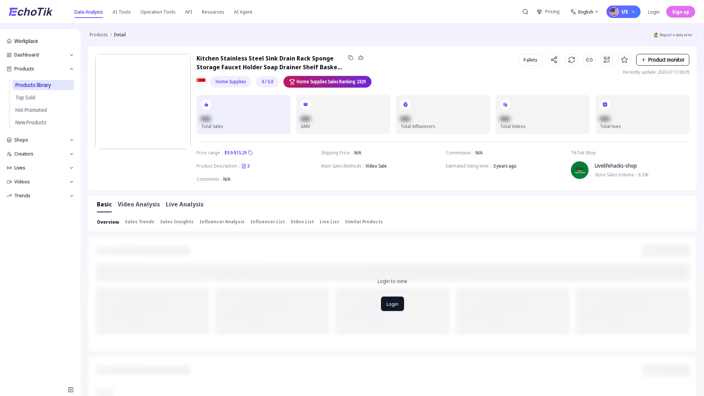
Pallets (531, 59)
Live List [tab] (329, 222)
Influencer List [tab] (267, 222)
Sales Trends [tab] (139, 222)
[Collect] (624, 60)
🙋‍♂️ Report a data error (673, 34)
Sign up (680, 11)
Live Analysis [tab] (184, 204)
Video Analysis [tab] (139, 204)
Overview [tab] (108, 222)
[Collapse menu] (71, 390)
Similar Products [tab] (364, 222)
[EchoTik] (31, 12)
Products (98, 35)
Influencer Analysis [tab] (222, 222)
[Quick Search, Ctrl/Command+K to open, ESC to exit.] (525, 12)
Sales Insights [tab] (177, 222)
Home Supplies (231, 81)
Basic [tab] (104, 204)
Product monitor (666, 59)
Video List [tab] (302, 222)
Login (654, 11)
